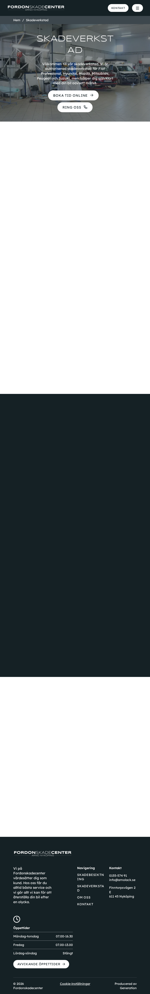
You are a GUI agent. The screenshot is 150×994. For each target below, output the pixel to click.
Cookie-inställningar (75, 983)
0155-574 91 (118, 875)
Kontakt (118, 8)
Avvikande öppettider (38, 964)
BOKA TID (40, 754)
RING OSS (71, 107)
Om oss (84, 897)
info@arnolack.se (122, 880)
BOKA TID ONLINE (70, 95)
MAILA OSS (104, 754)
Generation (128, 988)
